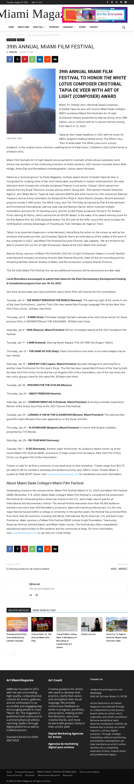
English (21, 40)
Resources (68, 775)
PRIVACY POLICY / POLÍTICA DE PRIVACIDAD (56, 771)
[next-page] (14, 654)
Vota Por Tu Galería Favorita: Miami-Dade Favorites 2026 (116, 637)
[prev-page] (9, 654)
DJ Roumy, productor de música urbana (28, 568)
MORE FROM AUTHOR (44, 610)
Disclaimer (30, 775)
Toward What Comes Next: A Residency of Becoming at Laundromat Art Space (66, 641)
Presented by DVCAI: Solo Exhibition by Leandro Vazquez (17, 637)
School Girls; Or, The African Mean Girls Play (41, 637)
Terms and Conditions (90, 771)
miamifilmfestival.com (24, 533)
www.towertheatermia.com (63, 474)
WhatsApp (95, 692)
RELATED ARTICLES (18, 610)
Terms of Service (14, 775)
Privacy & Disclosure (24, 771)
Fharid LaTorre (88, 634)
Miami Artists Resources (49, 775)
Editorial (13, 52)
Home (9, 35)
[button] (123, 27)
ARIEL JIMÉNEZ (119, 568)
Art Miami (19, 35)
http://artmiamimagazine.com (42, 589)
